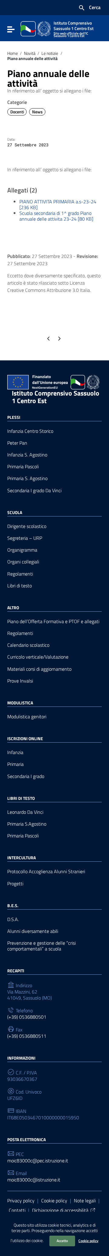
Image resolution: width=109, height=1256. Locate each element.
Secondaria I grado (25, 776)
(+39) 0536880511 (26, 1036)
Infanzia (15, 752)
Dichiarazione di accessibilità (60, 1210)
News (37, 112)
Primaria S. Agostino (27, 478)
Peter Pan (17, 443)
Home (12, 53)
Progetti (15, 884)
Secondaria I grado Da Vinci (34, 490)
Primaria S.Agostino (26, 824)
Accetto (62, 1241)
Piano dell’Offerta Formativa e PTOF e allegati (53, 621)
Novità (29, 53)
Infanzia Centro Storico (30, 431)
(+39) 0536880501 (26, 1017)
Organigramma (22, 550)
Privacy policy (21, 1200)
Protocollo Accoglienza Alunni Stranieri (46, 871)
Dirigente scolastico (26, 526)
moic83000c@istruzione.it (33, 1180)
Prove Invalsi (20, 681)
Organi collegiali (23, 562)
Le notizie (49, 53)
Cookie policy (88, 1241)
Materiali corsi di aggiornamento (39, 669)
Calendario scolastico (28, 645)
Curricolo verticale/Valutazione (37, 657)
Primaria (15, 764)
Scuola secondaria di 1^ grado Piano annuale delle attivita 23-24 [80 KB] (56, 215)
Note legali (85, 1200)
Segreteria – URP (24, 538)
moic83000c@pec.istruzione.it (37, 1161)
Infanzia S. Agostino (27, 455)
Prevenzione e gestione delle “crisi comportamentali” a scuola (41, 946)
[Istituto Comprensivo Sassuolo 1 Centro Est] (36, 28)
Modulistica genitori (26, 717)
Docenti (17, 112)
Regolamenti (20, 574)
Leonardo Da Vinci (25, 812)
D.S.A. (13, 919)
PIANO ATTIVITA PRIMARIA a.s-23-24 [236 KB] (57, 204)
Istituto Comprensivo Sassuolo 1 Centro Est (55, 397)
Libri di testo (19, 586)
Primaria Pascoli (23, 466)
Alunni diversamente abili (32, 931)
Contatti (17, 1210)
